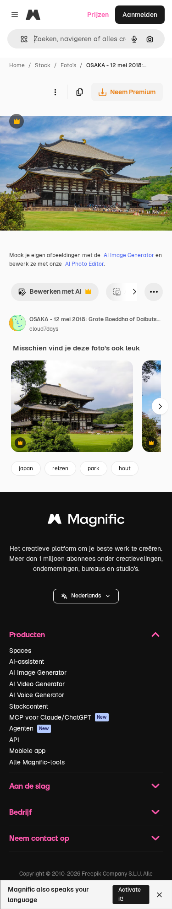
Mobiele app (27, 751)
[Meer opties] (55, 92)
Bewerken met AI (50, 294)
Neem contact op (39, 838)
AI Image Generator (129, 255)
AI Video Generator (37, 684)
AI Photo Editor (84, 264)
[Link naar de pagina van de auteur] (17, 324)
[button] (86, 596)
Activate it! (129, 894)
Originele (60, 122)
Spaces (20, 650)
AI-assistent (26, 661)
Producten (27, 634)
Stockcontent (28, 706)
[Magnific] (86, 521)
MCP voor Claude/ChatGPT (58, 717)
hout (125, 468)
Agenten (29, 728)
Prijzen (98, 15)
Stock (42, 65)
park (94, 468)
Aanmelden (139, 15)
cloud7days (43, 329)
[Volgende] (134, 292)
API (14, 740)
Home (17, 65)
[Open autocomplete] (20, 39)
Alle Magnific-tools (37, 762)
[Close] (159, 894)
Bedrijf (20, 812)
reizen (60, 468)
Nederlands (86, 595)
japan (26, 468)
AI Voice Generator (36, 695)
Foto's (68, 65)
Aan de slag (29, 786)
